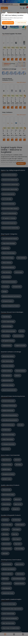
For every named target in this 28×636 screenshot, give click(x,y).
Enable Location (8, 23)
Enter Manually (21, 23)
